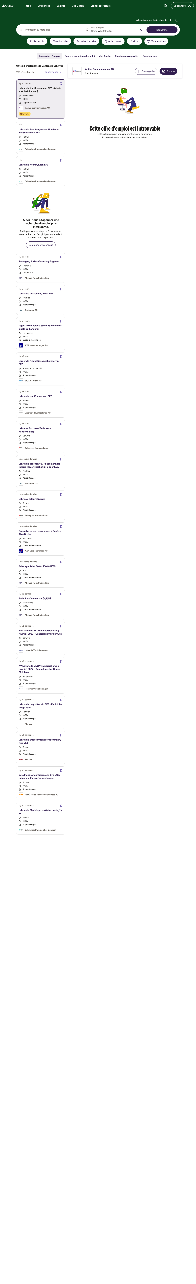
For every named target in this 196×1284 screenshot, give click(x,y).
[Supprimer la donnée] (141, 30)
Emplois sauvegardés (126, 56)
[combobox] (49, 29)
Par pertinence (51, 71)
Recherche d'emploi (49, 56)
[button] (154, 20)
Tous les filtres (158, 41)
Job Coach (78, 5)
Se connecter (180, 5)
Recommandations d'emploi (80, 56)
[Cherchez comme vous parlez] (177, 20)
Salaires (61, 5)
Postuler (171, 71)
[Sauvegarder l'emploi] (61, 83)
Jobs (28, 5)
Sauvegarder (148, 71)
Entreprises (44, 5)
